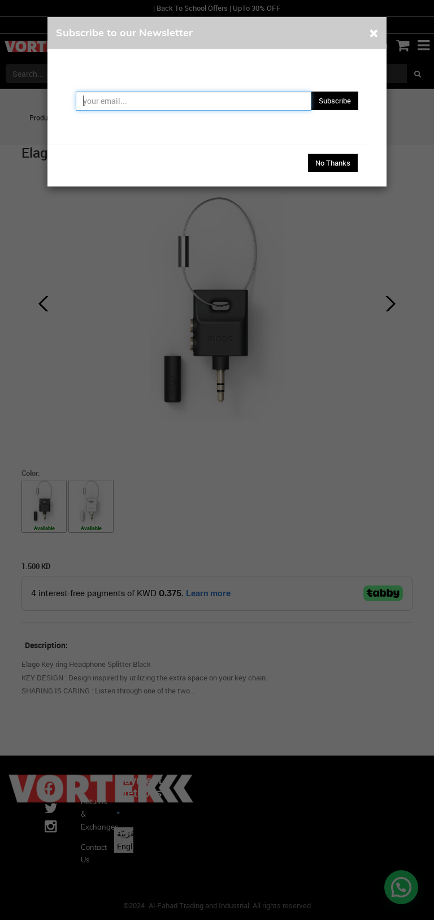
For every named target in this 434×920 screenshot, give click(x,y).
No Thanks (332, 163)
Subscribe (335, 101)
